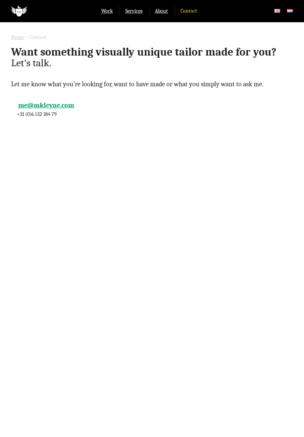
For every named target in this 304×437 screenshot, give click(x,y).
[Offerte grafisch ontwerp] (290, 11)
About (161, 11)
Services (133, 11)
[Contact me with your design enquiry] (277, 11)
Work (107, 11)
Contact (189, 11)
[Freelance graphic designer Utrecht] (19, 15)
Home (17, 37)
